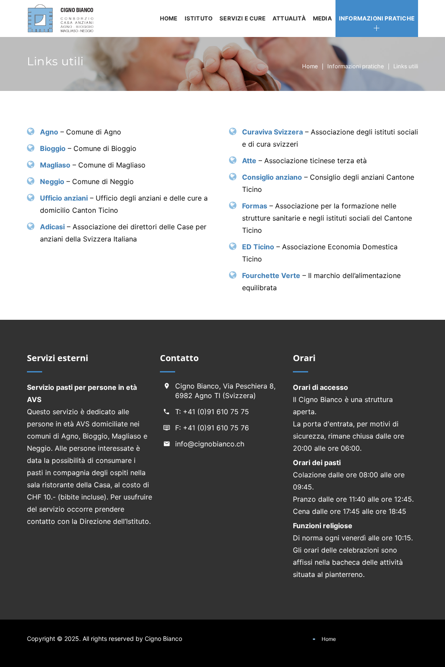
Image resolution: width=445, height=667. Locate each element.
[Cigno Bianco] (63, 18)
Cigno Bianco (163, 638)
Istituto (199, 18)
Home (169, 18)
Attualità (289, 18)
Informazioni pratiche (377, 18)
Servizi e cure (242, 18)
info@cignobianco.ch (209, 443)
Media (322, 18)
